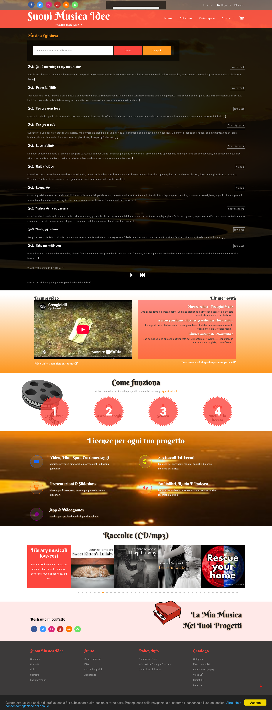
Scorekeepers (236, 125)
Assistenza (90, 675)
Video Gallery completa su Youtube (54, 363)
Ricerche (197, 685)
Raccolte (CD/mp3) (203, 669)
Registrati (226, 5)
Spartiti (197, 680)
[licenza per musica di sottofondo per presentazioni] (36, 489)
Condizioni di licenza (150, 669)
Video (196, 675)
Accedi (209, 5)
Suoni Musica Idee (68, 18)
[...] (35, 79)
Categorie (198, 659)
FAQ (86, 664)
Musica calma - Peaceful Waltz (210, 306)
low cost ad (237, 67)
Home (168, 18)
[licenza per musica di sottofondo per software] (36, 515)
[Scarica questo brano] (33, 67)
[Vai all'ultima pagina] (142, 275)
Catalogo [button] (206, 18)
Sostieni (34, 675)
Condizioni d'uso (148, 659)
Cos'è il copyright (93, 669)
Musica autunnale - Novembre (211, 334)
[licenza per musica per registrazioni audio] (145, 489)
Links (33, 669)
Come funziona (92, 659)
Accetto (255, 702)
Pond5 (240, 166)
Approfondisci (169, 391)
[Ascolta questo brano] (29, 67)
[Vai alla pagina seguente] (131, 275)
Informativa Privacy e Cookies (155, 664)
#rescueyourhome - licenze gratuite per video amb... (195, 320)
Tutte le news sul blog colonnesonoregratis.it (207, 362)
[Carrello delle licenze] (241, 18)
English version (38, 680)
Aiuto (240, 5)
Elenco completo (202, 664)
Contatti (228, 18)
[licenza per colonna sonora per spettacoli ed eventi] (145, 462)
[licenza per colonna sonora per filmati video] (36, 462)
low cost (239, 108)
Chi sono (186, 18)
